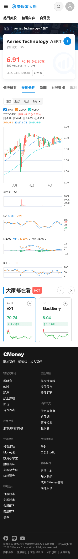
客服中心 (46, 470)
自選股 (45, 18)
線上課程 (9, 398)
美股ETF (8, 511)
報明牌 (45, 428)
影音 (6, 404)
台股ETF (8, 505)
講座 (6, 392)
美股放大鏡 (10, 470)
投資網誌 (9, 446)
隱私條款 (8, 552)
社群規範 (52, 552)
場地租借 (46, 488)
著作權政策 (36, 552)
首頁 (6, 28)
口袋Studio (48, 452)
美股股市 (9, 499)
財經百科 (9, 464)
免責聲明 (65, 552)
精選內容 (28, 18)
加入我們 (36, 361)
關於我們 (9, 361)
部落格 (22, 361)
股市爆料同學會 (13, 428)
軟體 (6, 386)
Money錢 (9, 452)
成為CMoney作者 (52, 482)
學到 (44, 446)
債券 (6, 517)
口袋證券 (9, 475)
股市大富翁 (48, 410)
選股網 (45, 416)
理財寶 (7, 381)
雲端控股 (46, 422)
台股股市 (9, 494)
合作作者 (9, 410)
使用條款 (22, 552)
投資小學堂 (10, 458)
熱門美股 (10, 18)
